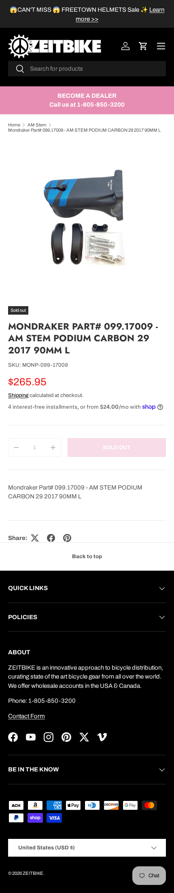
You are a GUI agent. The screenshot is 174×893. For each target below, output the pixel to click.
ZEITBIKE (33, 873)
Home (14, 124)
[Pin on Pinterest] (67, 538)
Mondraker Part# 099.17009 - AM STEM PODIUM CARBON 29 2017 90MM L (84, 130)
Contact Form (26, 716)
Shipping (18, 395)
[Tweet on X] (35, 538)
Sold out (116, 447)
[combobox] (87, 68)
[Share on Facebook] (51, 538)
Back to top (87, 556)
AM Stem (37, 124)
